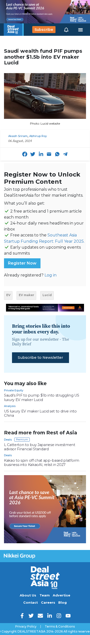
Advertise (61, 595)
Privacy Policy (25, 626)
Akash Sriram (18, 136)
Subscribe (43, 29)
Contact (30, 602)
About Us (28, 595)
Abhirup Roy (38, 136)
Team (45, 595)
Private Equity (13, 390)
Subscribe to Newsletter (40, 357)
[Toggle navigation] (80, 29)
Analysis (10, 406)
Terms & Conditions (60, 626)
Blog (62, 602)
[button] (66, 30)
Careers (48, 602)
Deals (8, 439)
